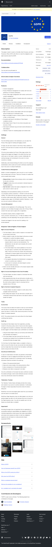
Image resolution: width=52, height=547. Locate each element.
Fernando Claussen (24, 501)
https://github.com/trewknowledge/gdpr (10, 72)
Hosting (3, 518)
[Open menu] (50, 2)
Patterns (16, 521)
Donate (41, 518)
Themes (16, 516)
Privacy (3, 521)
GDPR (49, 68)
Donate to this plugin (41, 124)
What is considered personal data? (9, 480)
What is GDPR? (4, 464)
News (2, 516)
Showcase (16, 514)
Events (41, 516)
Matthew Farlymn (8, 504)
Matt (3, 527)
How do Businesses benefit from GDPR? (10, 468)
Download (47, 37)
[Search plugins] (14, 13)
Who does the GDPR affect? (8, 476)
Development (27, 43)
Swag (41, 521)
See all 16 (49, 65)
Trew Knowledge (14, 38)
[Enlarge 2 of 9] (9, 440)
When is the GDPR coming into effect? (10, 472)
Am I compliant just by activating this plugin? (11, 488)
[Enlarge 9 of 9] (31, 451)
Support (49, 43)
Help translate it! (36, 9)
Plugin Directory (4, 5)
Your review (38, 100)
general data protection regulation (47, 70)
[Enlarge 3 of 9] (20, 427)
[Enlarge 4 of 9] (20, 433)
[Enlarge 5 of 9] (20, 444)
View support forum (40, 112)
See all (49, 100)
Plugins (15, 518)
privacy (48, 73)
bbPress (3, 529)
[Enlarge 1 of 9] (9, 427)
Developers (29, 518)
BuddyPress (4, 532)
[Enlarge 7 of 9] (31, 436)
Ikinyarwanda (7, 537)
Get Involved (42, 514)
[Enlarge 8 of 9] (31, 441)
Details (4, 43)
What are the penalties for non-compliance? (11, 484)
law (45, 73)
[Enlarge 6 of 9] (31, 427)
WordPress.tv (30, 521)
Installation (18, 43)
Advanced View (39, 77)
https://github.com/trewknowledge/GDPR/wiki (12, 63)
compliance (45, 68)
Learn (28, 514)
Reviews (11, 43)
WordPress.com (5, 525)
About (2, 514)
